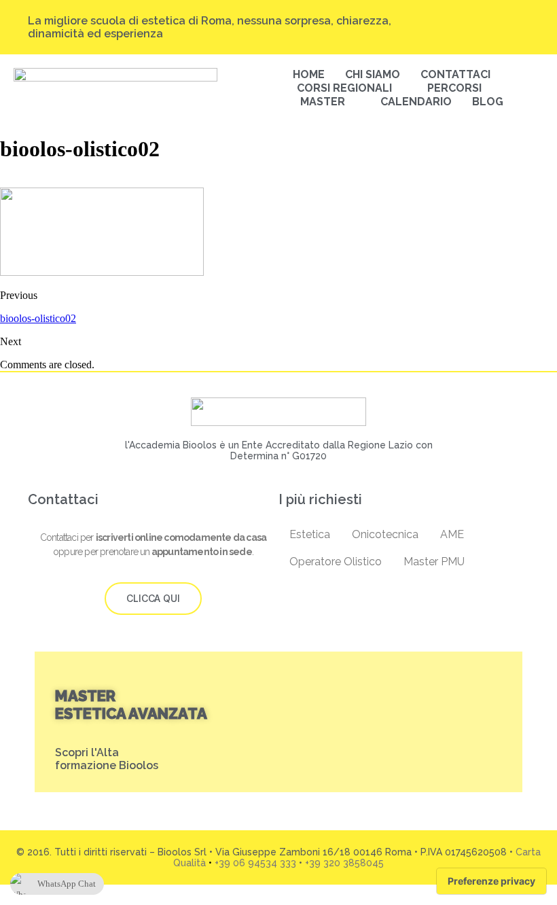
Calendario (416, 101)
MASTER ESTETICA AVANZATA (131, 704)
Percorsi (454, 88)
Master (322, 101)
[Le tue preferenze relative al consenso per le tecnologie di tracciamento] (491, 881)
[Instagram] (445, 21)
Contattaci (455, 74)
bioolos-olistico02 (38, 318)
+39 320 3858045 (344, 862)
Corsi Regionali (344, 88)
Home (309, 74)
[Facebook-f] (497, 21)
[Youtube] (523, 21)
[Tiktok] (471, 21)
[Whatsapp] (523, 33)
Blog (487, 101)
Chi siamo (372, 74)
